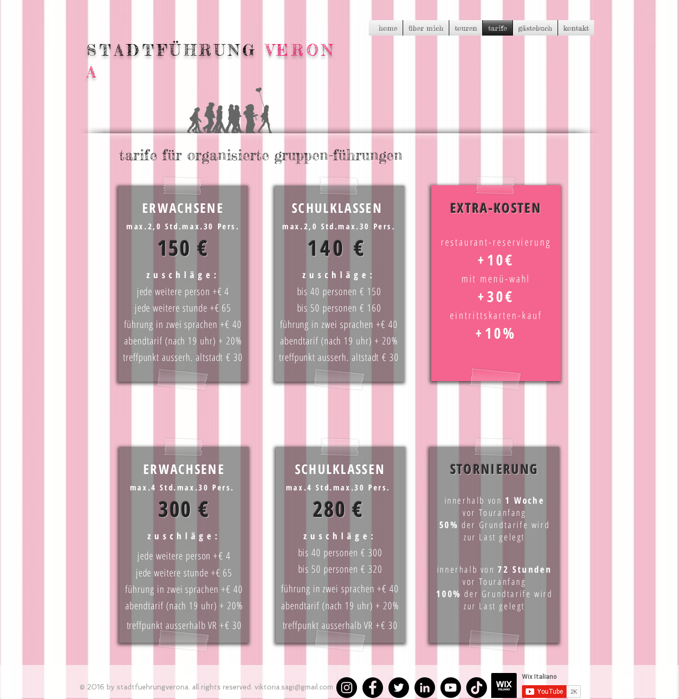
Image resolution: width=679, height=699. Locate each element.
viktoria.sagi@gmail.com (294, 687)
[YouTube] (450, 687)
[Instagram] (346, 687)
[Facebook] (372, 687)
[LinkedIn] (424, 687)
